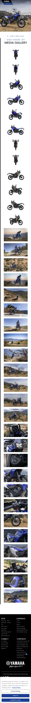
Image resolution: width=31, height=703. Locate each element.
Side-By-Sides (4, 626)
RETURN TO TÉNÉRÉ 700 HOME (17, 36)
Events (18, 620)
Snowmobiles (4, 628)
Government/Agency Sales (22, 644)
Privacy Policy (20, 650)
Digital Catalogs (4, 635)
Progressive (3, 648)
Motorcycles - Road (5, 620)
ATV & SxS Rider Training (22, 632)
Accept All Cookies (15, 700)
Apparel (2, 630)
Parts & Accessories (5, 632)
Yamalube (3, 633)
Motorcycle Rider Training (22, 630)
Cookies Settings (15, 691)
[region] (15, 690)
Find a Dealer (4, 641)
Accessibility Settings (21, 657)
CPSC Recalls (19, 648)
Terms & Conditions (21, 652)
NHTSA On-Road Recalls (22, 646)
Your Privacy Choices (21, 654)
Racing (18, 624)
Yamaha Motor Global (21, 643)
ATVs (2, 624)
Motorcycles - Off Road (6, 622)
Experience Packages (21, 628)
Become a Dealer (4, 646)
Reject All (15, 695)
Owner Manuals (4, 644)
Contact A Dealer (4, 643)
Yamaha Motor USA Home (22, 641)
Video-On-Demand (21, 626)
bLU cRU (18, 622)
